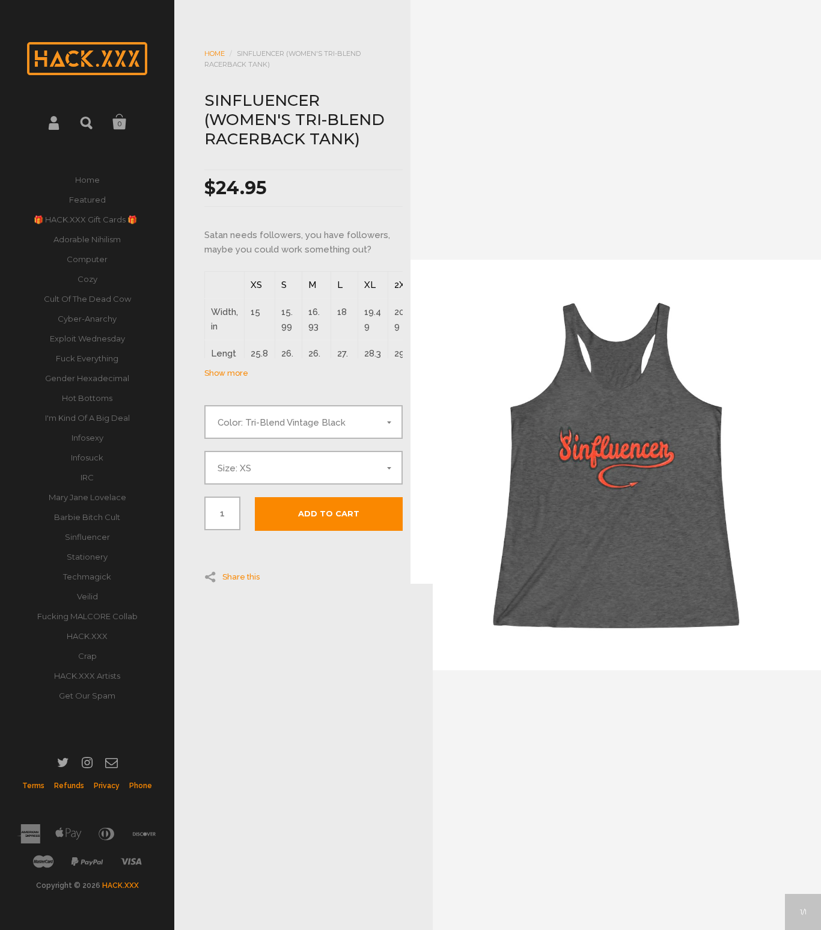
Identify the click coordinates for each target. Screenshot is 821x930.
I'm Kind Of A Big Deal (87, 418)
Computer (87, 259)
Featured (87, 199)
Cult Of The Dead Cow (87, 299)
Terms (33, 786)
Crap (87, 656)
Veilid (87, 596)
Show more (226, 373)
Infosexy (87, 437)
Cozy (87, 279)
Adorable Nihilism (87, 239)
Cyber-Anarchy (87, 318)
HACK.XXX (87, 636)
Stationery (87, 556)
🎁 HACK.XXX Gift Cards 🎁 (87, 219)
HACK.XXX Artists (87, 676)
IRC (87, 477)
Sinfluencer (87, 537)
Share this (241, 576)
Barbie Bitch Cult (87, 517)
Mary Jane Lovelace (87, 497)
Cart (119, 122)
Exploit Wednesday (87, 338)
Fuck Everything (87, 358)
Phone (140, 786)
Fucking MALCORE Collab (87, 616)
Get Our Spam (87, 695)
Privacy (107, 786)
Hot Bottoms (87, 398)
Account (55, 122)
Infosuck (87, 457)
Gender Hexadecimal (87, 378)
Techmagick (87, 576)
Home (87, 180)
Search (87, 122)
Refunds (69, 786)
